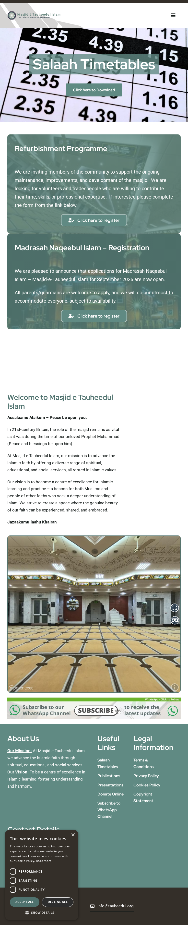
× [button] (73, 835)
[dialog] (41, 875)
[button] (41, 912)
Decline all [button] (58, 902)
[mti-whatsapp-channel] (94, 699)
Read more (44, 861)
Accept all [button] (24, 902)
